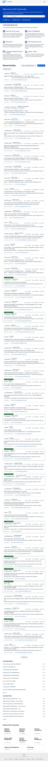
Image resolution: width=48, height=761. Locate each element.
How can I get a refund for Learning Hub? (15, 419)
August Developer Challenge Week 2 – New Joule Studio (19, 76)
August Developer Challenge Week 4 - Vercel (16, 110)
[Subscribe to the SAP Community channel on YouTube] (25, 756)
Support (33, 759)
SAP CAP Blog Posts (22, 125)
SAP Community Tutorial (34, 41)
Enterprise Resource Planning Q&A (25, 433)
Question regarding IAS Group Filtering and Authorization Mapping (21, 361)
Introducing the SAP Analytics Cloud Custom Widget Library (19, 350)
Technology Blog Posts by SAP (24, 138)
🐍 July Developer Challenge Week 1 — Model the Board (19, 122)
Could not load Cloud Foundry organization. (15, 282)
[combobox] (28, 16)
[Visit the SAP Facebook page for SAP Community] (20, 756)
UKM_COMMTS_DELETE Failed (12, 430)
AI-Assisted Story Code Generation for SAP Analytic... (14, 711)
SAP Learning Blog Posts (23, 252)
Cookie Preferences (39, 759)
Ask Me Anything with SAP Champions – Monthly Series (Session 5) (21, 373)
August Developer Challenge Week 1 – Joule (16, 98)
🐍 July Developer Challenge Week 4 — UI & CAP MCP (18, 260)
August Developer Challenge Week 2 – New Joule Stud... (14, 706)
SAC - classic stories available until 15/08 (14, 384)
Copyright (16, 759)
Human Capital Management (8, 738)
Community (9, 1)
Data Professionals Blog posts (20, 195)
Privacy (6, 759)
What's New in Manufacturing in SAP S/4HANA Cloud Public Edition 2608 (23, 636)
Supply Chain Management (11, 747)
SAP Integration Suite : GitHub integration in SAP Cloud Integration (21, 158)
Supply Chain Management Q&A (20, 343)
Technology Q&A (21, 285)
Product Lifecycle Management (23, 739)
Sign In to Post (41, 65)
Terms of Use (10, 759)
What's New (9, 41)
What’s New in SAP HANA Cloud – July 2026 (15, 491)
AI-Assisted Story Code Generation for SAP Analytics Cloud (19, 191)
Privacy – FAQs (32, 51)
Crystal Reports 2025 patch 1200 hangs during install (17, 317)
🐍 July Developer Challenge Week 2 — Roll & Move (18, 180)
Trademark (28, 759)
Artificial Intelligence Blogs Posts (21, 79)
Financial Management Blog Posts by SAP (22, 507)
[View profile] (7, 73)
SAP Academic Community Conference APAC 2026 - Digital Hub (20, 328)
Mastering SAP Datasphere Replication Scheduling (17, 293)
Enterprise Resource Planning (22, 730)
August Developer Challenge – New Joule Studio (17, 169)
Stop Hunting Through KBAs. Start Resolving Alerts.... (13, 716)
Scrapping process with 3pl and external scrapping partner (19, 339)
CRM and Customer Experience (7, 730)
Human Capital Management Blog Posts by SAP (27, 446)
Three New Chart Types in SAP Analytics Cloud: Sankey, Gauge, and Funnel (23, 550)
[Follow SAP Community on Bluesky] (22, 756)
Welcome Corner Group (12, 31)
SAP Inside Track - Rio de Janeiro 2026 (14, 538)
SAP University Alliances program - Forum (26, 331)
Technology (30, 747)
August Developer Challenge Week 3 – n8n (15, 87)
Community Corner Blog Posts (24, 376)
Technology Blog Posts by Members (26, 297)
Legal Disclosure (22, 759)
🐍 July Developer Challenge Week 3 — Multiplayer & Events (20, 271)
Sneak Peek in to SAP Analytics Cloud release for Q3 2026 (19, 225)
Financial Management (38, 729)
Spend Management (38, 738)
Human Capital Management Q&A (24, 320)
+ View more (24, 657)
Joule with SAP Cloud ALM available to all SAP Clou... (13, 713)
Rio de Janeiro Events (19, 542)
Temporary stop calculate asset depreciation (15, 515)
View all (4, 692)
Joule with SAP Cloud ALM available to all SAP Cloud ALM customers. (22, 202)
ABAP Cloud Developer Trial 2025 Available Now (17, 214)
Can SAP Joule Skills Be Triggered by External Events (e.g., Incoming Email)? (24, 236)
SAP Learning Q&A (18, 422)
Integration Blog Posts (22, 471)
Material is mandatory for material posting (15, 407)
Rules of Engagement (34, 31)
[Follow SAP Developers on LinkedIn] (27, 756)
